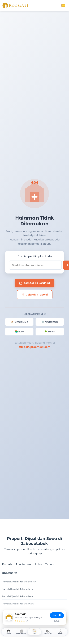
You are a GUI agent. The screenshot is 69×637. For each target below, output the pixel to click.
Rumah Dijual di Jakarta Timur (18, 589)
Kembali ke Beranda (37, 283)
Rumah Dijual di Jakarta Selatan (19, 581)
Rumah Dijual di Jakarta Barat (18, 596)
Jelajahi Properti (37, 294)
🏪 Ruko (19, 331)
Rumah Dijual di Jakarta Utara (18, 604)
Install (57, 615)
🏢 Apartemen (50, 321)
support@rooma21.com (34, 347)
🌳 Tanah (49, 331)
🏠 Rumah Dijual (19, 321)
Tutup (57, 621)
